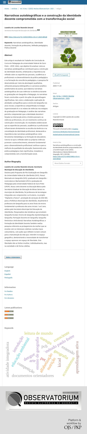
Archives (14, 9)
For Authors (9, 295)
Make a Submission (13, 257)
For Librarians (9, 298)
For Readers (9, 291)
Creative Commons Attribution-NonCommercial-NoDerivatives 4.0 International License (66, 132)
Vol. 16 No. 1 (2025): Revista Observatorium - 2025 (37, 9)
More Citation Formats (62, 163)
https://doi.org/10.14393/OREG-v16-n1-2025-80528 (27, 37)
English (7, 271)
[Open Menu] (4, 2)
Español (8, 274)
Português (8, 278)
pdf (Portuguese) (62, 75)
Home (7, 9)
